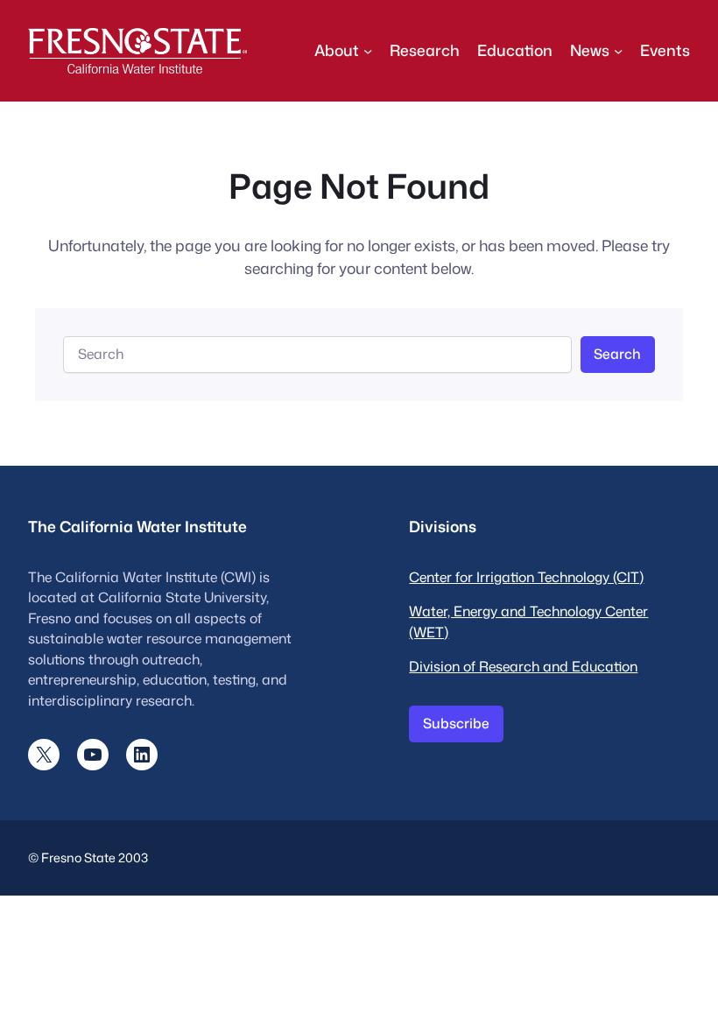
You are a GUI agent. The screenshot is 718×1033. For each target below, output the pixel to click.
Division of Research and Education (523, 666)
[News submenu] (618, 50)
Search (617, 353)
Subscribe (456, 723)
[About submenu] (367, 50)
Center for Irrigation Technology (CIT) (526, 577)
